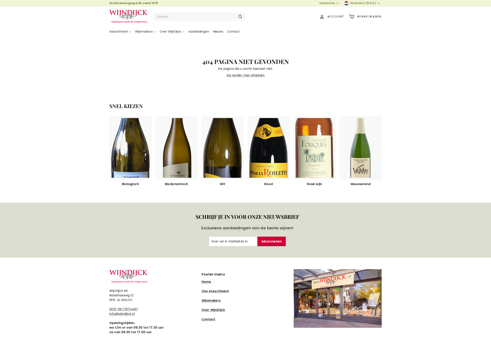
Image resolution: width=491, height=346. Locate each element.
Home (206, 282)
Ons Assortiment (215, 291)
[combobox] (199, 17)
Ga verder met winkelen (246, 75)
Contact (208, 319)
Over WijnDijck (213, 310)
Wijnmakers (211, 300)
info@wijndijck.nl (122, 314)
